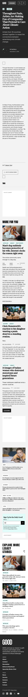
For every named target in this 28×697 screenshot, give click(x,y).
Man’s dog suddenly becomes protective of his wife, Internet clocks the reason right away (13, 249)
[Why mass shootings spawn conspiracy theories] (14, 627)
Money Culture (7, 495)
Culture (5, 323)
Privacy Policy (13, 527)
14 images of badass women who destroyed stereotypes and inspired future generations (13, 373)
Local (4, 506)
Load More (7, 410)
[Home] (3, 9)
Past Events (19, 243)
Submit (23, 523)
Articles (5, 243)
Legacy (9, 9)
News (4, 675)
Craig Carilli (6, 388)
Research (5, 475)
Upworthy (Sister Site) (9, 669)
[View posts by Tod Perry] (4, 50)
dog (3, 277)
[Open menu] (24, 3)
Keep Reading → (7, 301)
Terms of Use (6, 527)
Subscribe (12, 3)
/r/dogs (20, 284)
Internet (5, 484)
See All (24, 551)
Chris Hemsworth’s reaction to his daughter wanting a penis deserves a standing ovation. (13, 331)
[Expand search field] (19, 3)
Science (5, 680)
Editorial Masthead (8, 667)
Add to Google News (11, 172)
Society (4, 677)
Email (5, 519)
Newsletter (5, 664)
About (4, 659)
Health (4, 682)
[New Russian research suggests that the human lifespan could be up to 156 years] (14, 477)
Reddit (19, 282)
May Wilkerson (6, 344)
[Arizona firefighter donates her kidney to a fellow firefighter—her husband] (14, 507)
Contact (5, 662)
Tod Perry (13, 49)
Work (4, 464)
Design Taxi (8, 165)
